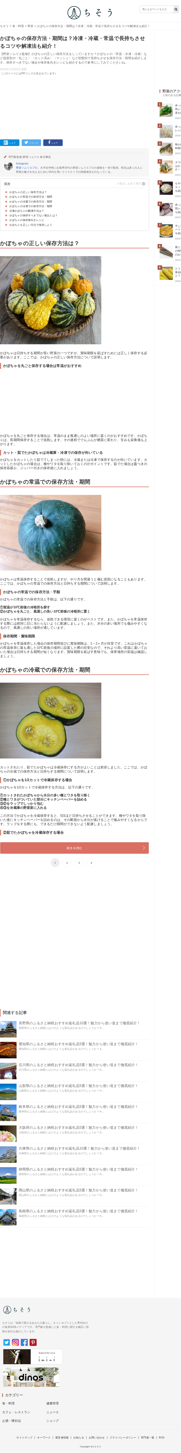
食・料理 (18, 26)
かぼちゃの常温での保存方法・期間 (30, 196)
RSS (161, 1437)
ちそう (4, 26)
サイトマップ (24, 1437)
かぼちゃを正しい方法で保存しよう (30, 224)
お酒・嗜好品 (11, 1420)
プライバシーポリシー (122, 1437)
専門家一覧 (147, 1437)
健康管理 (52, 1403)
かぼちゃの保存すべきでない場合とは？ (33, 215)
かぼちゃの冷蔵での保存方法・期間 (30, 201)
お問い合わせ (97, 1437)
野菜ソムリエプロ (27, 167)
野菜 (30, 26)
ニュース (52, 1412)
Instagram (22, 163)
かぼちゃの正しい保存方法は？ (28, 192)
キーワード (44, 1437)
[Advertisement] (74, 106)
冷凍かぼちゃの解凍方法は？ (26, 210)
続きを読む (74, 848)
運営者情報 (62, 1437)
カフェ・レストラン (16, 1412)
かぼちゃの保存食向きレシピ (26, 220)
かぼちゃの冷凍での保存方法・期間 (30, 206)
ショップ (52, 1420)
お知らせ (78, 1437)
